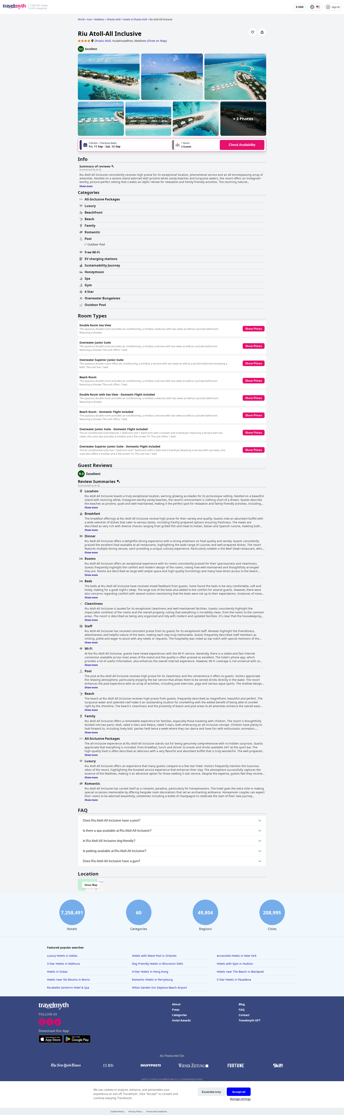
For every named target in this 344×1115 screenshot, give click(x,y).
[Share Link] (262, 32)
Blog (242, 1004)
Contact (244, 1015)
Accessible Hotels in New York (236, 956)
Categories (179, 1015)
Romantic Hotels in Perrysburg (152, 979)
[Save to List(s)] (253, 32)
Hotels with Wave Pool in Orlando (154, 956)
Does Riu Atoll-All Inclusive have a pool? (111, 820)
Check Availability (242, 145)
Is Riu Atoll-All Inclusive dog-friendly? (109, 840)
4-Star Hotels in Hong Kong (150, 971)
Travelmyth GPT (249, 1020)
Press (175, 1009)
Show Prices (253, 328)
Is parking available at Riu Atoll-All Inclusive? (114, 851)
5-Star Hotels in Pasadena (234, 979)
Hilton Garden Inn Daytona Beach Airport (159, 987)
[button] (195, 145)
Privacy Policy (135, 1111)
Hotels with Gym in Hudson (235, 963)
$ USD (299, 7)
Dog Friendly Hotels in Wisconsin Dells (157, 963)
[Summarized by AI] (100, 170)
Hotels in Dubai (57, 971)
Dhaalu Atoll (103, 41)
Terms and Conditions (156, 1111)
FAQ (241, 1009)
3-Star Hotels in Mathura (63, 963)
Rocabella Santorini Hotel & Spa (68, 987)
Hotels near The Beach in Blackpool (240, 971)
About (176, 1004)
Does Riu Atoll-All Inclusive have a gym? (111, 861)
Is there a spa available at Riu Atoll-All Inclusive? (117, 830)
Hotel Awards (181, 1020)
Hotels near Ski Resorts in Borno (68, 979)
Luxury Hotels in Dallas (62, 956)
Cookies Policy (117, 1111)
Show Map (90, 884)
